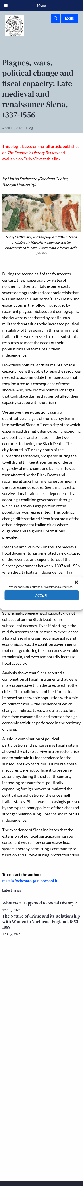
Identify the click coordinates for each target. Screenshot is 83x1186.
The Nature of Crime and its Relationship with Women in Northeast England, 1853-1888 (41, 921)
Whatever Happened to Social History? (39, 903)
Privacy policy (49, 603)
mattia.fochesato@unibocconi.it (30, 880)
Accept (41, 595)
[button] (76, 582)
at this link (51, 159)
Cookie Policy (31, 603)
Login (69, 18)
